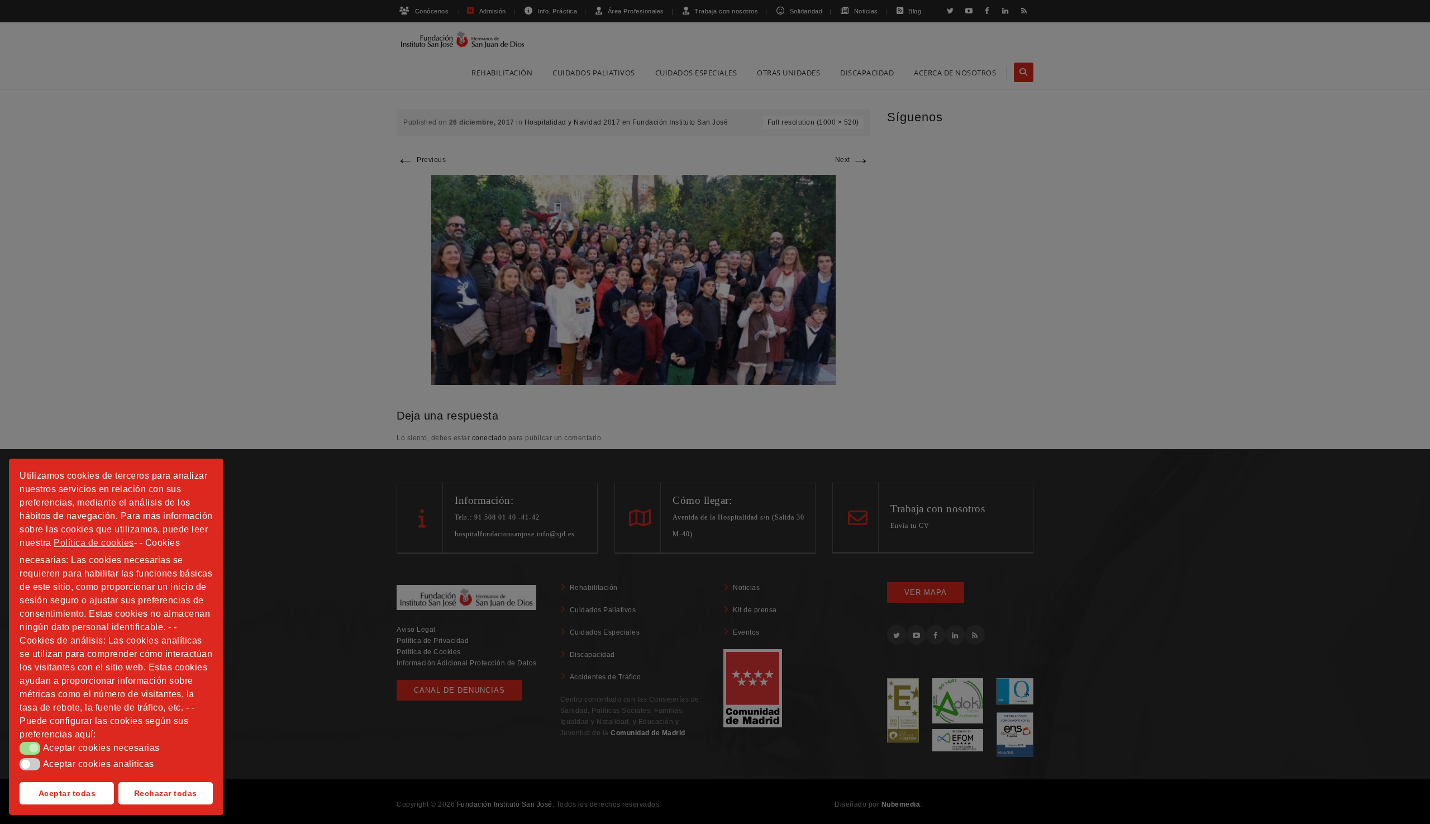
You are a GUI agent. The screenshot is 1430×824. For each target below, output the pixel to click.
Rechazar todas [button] (165, 793)
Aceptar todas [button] (67, 793)
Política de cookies (94, 542)
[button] (30, 748)
